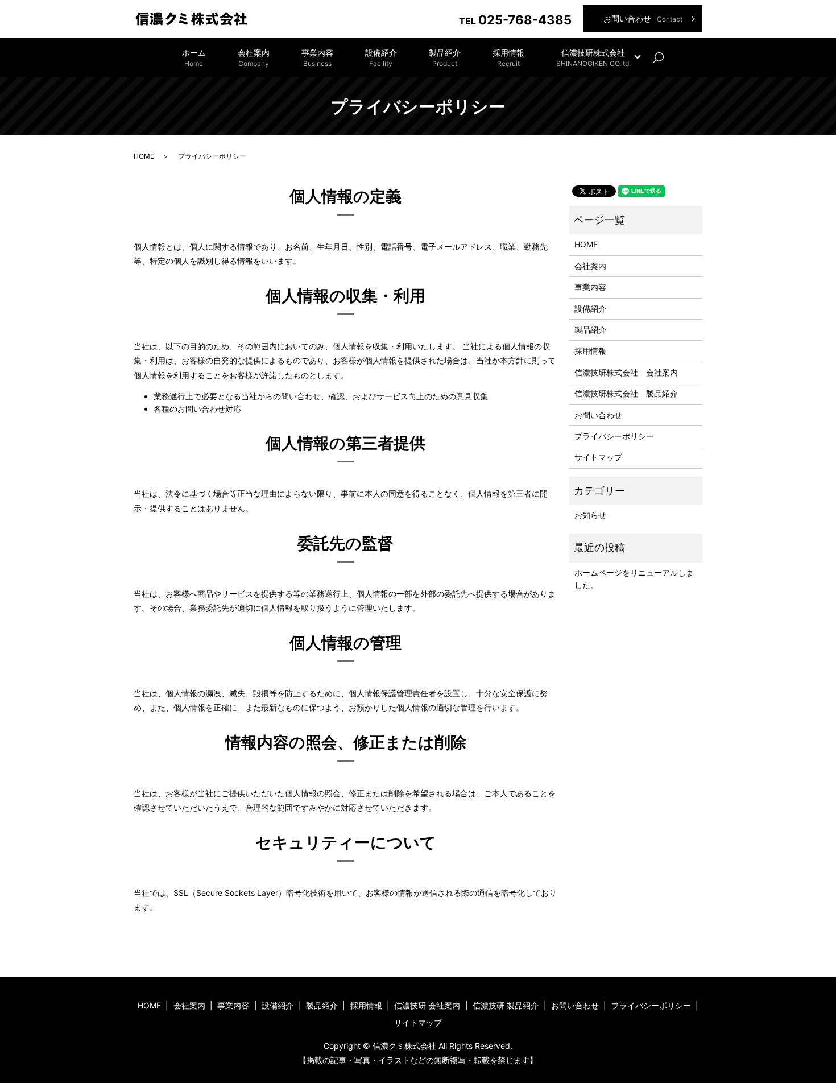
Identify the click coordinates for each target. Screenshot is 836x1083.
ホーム (194, 58)
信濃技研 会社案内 (427, 1005)
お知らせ (590, 515)
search (665, 58)
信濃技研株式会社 (593, 58)
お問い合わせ (642, 18)
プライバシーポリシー (614, 436)
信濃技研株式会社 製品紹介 (626, 393)
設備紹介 (381, 58)
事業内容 (317, 58)
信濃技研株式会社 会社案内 (626, 372)
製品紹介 (445, 58)
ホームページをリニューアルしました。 (634, 579)
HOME (144, 156)
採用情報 (508, 58)
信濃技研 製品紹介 (506, 1005)
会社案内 (254, 58)
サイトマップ (598, 457)
